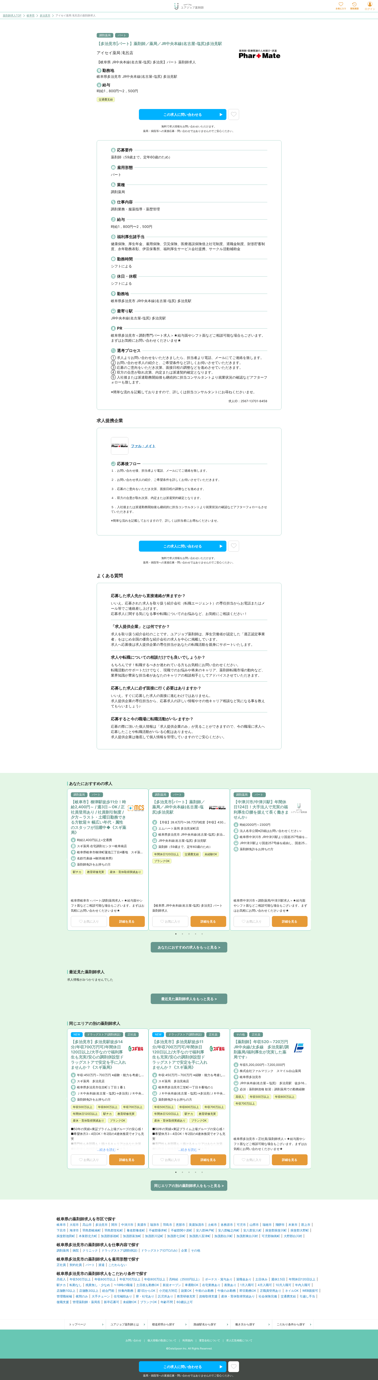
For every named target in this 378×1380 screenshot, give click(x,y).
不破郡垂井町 (158, 1230)
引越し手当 (307, 1296)
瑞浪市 (154, 1224)
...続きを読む (106, 1149)
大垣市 (74, 1224)
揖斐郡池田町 (66, 1236)
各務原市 (227, 1224)
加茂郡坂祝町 (110, 1236)
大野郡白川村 (293, 1236)
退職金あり (244, 1279)
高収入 (61, 1279)
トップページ (77, 1324)
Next (309, 859)
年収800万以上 (154, 1279)
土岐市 (212, 1224)
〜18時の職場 (123, 1284)
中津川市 (127, 1224)
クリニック (90, 1250)
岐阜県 (31, 15)
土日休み (261, 1279)
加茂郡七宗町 (176, 1236)
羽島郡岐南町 (91, 1230)
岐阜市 (61, 1224)
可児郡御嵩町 (271, 1236)
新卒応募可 (111, 1302)
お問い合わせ (133, 1340)
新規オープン (172, 1284)
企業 (184, 1250)
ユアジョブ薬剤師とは (124, 1324)
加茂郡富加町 (132, 1236)
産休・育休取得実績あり (238, 1296)
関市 (114, 1224)
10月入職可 (283, 1284)
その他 (195, 1250)
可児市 (241, 1224)
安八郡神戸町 (205, 1230)
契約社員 (76, 1264)
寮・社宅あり (145, 1296)
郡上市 (305, 1224)
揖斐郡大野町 (299, 1230)
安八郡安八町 (252, 1230)
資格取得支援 (208, 1296)
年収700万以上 (129, 1279)
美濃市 (141, 1224)
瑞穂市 (267, 1224)
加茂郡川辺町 (154, 1236)
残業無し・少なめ (98, 1284)
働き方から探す (245, 1324)
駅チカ (61, 1284)
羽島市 (167, 1224)
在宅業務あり (211, 1284)
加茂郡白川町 (223, 1236)
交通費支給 (288, 1296)
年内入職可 (302, 1284)
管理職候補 (64, 1296)
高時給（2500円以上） (185, 1279)
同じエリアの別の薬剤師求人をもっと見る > (189, 1185)
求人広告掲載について (239, 1340)
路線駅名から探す (205, 1324)
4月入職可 (265, 1284)
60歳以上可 (185, 1302)
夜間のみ (82, 1296)
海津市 (74, 1230)
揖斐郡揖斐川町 (276, 1230)
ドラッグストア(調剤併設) (119, 1250)
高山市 (87, 1224)
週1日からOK (146, 1290)
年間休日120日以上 (302, 1279)
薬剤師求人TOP (12, 15)
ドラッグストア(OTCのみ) (159, 1250)
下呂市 (61, 1230)
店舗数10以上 (66, 1290)
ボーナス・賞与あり (219, 1279)
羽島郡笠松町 (114, 1230)
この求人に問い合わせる (182, 114)
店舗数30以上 (88, 1290)
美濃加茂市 (196, 1224)
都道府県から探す (163, 1324)
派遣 (101, 1264)
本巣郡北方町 (88, 1236)
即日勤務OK (248, 1290)
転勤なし (76, 1284)
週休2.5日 (278, 1279)
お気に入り (91, 921)
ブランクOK (148, 1302)
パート (90, 1264)
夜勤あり (230, 1284)
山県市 (254, 1224)
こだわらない (117, 1264)
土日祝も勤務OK (147, 1284)
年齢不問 (167, 1302)
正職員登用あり (270, 1290)
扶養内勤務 (125, 1290)
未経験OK (129, 1302)
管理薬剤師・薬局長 (86, 1302)
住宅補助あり (123, 1296)
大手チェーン (101, 1296)
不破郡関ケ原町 (181, 1230)
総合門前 (108, 1290)
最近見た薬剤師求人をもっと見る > (189, 999)
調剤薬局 (63, 1250)
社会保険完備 (268, 1296)
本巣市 (293, 1224)
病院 (76, 1250)
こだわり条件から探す (291, 1324)
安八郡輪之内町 (229, 1230)
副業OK (186, 1290)
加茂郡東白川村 (247, 1236)
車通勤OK (191, 1284)
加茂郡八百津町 (200, 1236)
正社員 (61, 1264)
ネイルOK (292, 1290)
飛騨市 (280, 1224)
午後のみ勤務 (226, 1290)
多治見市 (45, 15)
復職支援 (63, 1302)
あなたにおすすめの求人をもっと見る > (189, 947)
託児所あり (165, 1296)
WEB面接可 (310, 1290)
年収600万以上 (105, 1279)
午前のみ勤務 (204, 1290)
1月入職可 (247, 1284)
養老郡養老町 (136, 1230)
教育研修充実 (186, 1296)
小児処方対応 (168, 1290)
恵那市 (180, 1224)
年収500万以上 (80, 1279)
